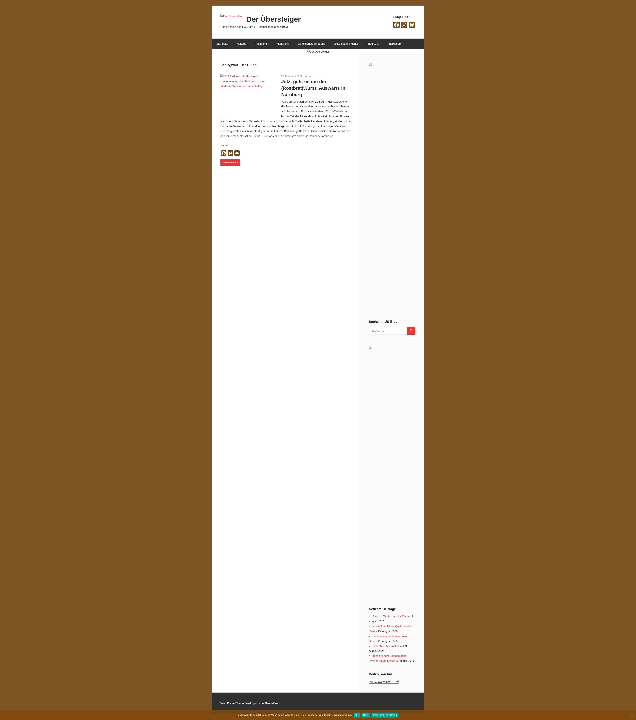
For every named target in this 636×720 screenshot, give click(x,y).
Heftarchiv (283, 43)
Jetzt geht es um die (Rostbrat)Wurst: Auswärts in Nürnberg (313, 88)
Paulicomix (261, 43)
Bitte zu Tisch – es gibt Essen (391, 616)
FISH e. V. (373, 43)
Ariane (308, 76)
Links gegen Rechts (346, 43)
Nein (365, 715)
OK (356, 715)
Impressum (394, 43)
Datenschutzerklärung (311, 43)
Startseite (222, 43)
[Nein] (632, 715)
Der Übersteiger (273, 19)
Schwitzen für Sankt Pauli (388, 646)
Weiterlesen (229, 162)
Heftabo (241, 43)
